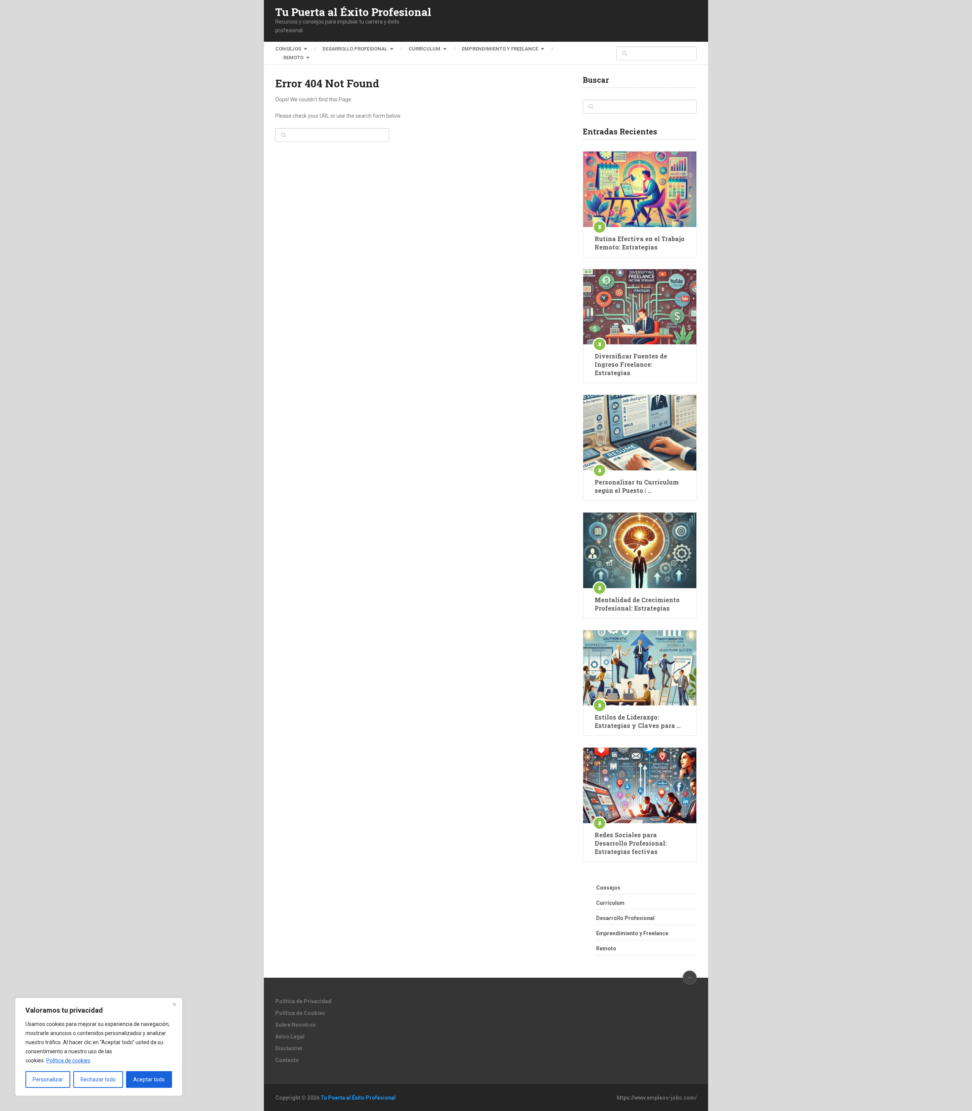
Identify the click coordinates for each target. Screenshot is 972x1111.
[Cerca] (174, 1004)
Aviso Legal (290, 1037)
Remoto (293, 57)
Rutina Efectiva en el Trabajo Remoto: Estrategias (640, 243)
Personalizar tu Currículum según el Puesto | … (637, 486)
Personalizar (48, 1079)
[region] (98, 1047)
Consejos (288, 49)
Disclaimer (289, 1048)
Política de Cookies (300, 1013)
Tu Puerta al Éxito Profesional (353, 12)
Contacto (287, 1060)
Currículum (424, 49)
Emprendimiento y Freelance (500, 49)
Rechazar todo (98, 1079)
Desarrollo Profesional (354, 49)
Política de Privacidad (303, 1001)
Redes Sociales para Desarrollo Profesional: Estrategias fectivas (631, 843)
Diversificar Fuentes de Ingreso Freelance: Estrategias (631, 364)
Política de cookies (68, 1060)
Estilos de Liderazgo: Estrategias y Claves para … (638, 721)
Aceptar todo (149, 1079)
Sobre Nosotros (295, 1025)
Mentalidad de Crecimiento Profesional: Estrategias (637, 604)
